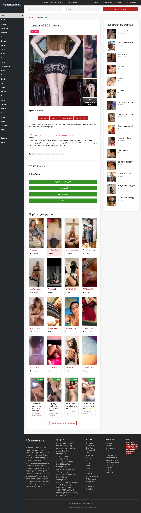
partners (85, 504)
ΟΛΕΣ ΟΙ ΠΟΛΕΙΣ (92, 476)
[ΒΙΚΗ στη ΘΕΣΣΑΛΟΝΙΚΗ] (111, 117)
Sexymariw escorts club (93, 250)
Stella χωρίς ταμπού (125, 126)
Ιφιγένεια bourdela (62, 451)
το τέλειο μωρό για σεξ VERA (42, 289)
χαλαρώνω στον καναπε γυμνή (42, 328)
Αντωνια (59, 443)
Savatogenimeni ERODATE (65, 469)
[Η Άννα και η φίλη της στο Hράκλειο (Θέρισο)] (111, 201)
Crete (121, 45)
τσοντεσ (47, 154)
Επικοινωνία (92, 504)
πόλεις (119, 2)
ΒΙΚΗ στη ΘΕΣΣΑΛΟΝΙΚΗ (128, 114)
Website (35, 31)
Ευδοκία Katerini (62, 477)
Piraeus (88, 458)
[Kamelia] (111, 69)
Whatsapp (62, 188)
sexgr (108, 453)
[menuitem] (96, 3)
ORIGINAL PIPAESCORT (127, 30)
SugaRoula (52, 328)
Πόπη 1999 (60, 448)
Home (97, 2)
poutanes (109, 467)
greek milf (109, 472)
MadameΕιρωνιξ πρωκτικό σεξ (67, 493)
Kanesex (109, 445)
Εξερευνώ (108, 2)
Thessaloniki (34, 253)
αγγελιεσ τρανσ (111, 458)
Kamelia (121, 66)
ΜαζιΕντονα (60, 474)
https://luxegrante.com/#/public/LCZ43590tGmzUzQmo (55, 136)
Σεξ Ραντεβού (72, 2)
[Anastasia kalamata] (111, 141)
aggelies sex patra (112, 455)
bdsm (62, 154)
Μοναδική (121, 90)
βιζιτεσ (53, 118)
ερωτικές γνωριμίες (57, 2)
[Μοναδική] (111, 93)
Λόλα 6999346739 (74, 368)
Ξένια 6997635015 (91, 328)
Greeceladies (110, 448)
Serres (133, 449)
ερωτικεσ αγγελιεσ (112, 460)
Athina (37, 174)
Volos (121, 176)
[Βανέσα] (111, 81)
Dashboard (132, 2)
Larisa (121, 81)
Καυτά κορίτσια (65, 118)
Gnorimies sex (80, 118)
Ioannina (122, 93)
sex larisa (109, 470)
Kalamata (69, 253)
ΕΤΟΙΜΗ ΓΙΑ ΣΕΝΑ (125, 174)
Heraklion (87, 253)
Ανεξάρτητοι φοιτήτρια (126, 186)
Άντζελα (58, 461)
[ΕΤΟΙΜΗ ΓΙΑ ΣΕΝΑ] (111, 177)
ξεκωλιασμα (55, 154)
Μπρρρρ (33, 250)
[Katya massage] (111, 153)
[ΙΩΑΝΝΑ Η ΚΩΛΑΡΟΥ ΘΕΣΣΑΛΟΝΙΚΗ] (111, 105)
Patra (68, 332)
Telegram (63, 194)
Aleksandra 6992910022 (59, 289)
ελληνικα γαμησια (37, 154)
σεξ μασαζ (109, 465)
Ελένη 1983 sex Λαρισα (64, 464)
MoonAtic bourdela (62, 456)
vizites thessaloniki (112, 462)
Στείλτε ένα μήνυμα (63, 182)
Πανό (79, 504)
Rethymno (87, 292)
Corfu (50, 371)
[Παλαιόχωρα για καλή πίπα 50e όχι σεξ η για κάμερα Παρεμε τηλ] (111, 46)
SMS (62, 200)
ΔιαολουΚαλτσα (89, 368)
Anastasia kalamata (125, 138)
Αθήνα (68, 371)
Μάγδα (58, 487)
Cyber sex (43, 118)
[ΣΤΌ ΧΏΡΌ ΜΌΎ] (111, 57)
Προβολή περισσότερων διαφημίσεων (63, 423)
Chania (88, 468)
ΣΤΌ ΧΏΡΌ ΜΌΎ (124, 54)
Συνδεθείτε (89, 489)
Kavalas (87, 371)
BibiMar (58, 490)
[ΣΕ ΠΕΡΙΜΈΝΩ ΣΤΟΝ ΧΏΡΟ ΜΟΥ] (111, 165)
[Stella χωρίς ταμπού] (111, 129)
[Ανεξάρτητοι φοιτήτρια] (111, 189)
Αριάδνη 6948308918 (75, 328)
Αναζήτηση (121, 9)
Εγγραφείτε (90, 486)
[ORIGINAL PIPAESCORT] (111, 34)
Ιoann (58, 446)
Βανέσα (121, 78)
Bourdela (109, 443)
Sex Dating (44, 2)
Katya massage (123, 150)
